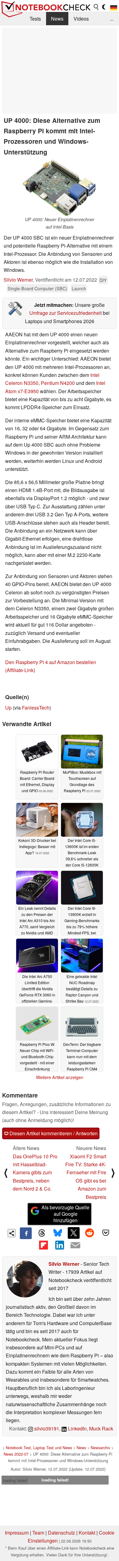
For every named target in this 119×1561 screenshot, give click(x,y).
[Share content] (12, 1233)
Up (8, 707)
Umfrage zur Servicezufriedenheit (65, 312)
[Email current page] (75, 1245)
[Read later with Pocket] (105, 1233)
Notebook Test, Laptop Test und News (39, 1447)
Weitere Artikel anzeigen (59, 1077)
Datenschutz (61, 1532)
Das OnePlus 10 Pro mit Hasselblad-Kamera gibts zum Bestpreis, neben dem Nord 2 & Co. (35, 1172)
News (57, 18)
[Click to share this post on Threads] (42, 1233)
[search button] (96, 7)
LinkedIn (77, 1428)
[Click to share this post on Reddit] (90, 1233)
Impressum (17, 1532)
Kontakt (87, 1532)
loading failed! (15, 1480)
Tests (35, 18)
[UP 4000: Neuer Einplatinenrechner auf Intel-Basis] (59, 187)
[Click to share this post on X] (73, 1233)
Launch (79, 288)
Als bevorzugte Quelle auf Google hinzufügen (65, 1214)
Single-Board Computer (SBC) (37, 288)
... (112, 18)
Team (38, 1532)
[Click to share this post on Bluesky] (57, 1233)
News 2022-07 (16, 1454)
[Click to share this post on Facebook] (25, 1233)
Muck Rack (101, 1428)
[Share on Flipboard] (43, 1245)
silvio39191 (46, 1428)
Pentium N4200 (58, 382)
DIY (103, 280)
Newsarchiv (100, 1447)
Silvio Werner (18, 279)
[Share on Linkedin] (59, 1245)
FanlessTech (35, 707)
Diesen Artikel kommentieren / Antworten (53, 1133)
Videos (81, 18)
